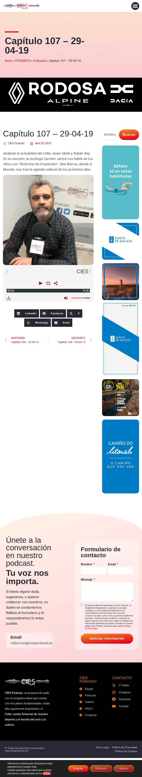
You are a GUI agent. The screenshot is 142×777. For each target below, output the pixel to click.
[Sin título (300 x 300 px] (120, 258)
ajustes (47, 773)
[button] (135, 6)
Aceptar (78, 768)
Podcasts (39, 61)
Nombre (87, 564)
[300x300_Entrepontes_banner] (120, 415)
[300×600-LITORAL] (120, 492)
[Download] (8, 298)
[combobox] (109, 134)
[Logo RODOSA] (71, 106)
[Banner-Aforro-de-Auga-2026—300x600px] (120, 374)
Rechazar (101, 768)
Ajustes (123, 768)
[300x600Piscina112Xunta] (120, 218)
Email (16, 637)
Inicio (8, 61)
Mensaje (87, 579)
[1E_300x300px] (120, 299)
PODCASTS (22, 61)
